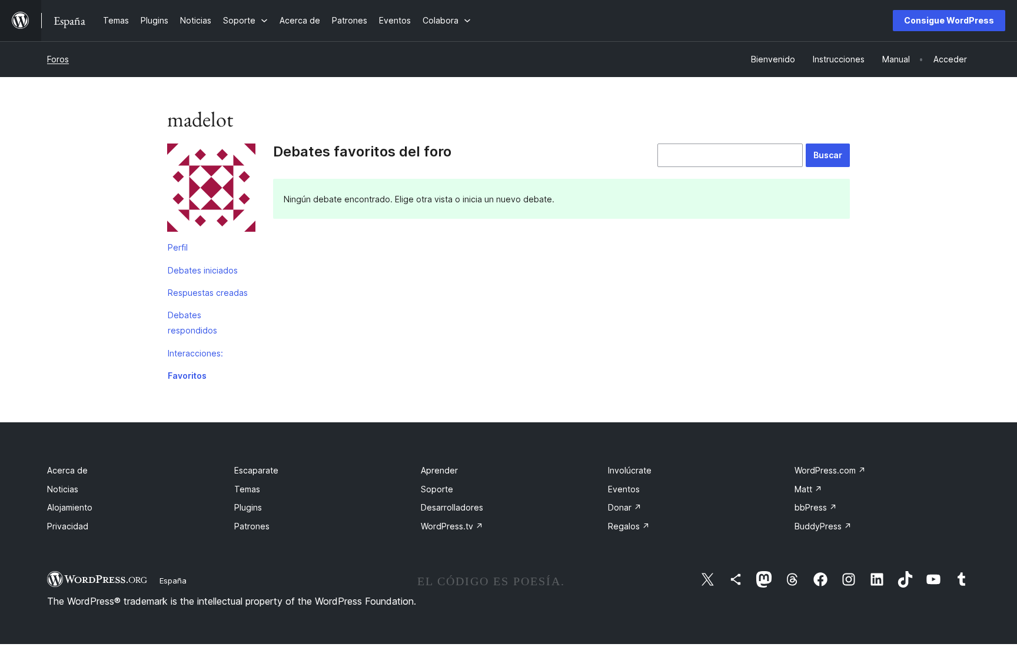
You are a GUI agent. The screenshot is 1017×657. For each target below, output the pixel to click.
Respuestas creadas (208, 293)
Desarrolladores (452, 507)
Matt (808, 489)
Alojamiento (69, 507)
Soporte (437, 489)
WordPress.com (830, 470)
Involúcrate (630, 470)
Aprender (439, 470)
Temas (247, 489)
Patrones (252, 526)
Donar (625, 507)
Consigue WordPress (949, 20)
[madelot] (211, 190)
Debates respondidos (192, 322)
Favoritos (187, 376)
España (173, 580)
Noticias (62, 489)
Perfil (178, 247)
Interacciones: (195, 353)
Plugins (248, 507)
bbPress (816, 507)
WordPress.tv (452, 526)
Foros (58, 59)
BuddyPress (823, 526)
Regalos (629, 526)
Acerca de (67, 470)
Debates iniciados (203, 270)
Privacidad (67, 526)
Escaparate (256, 470)
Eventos (624, 489)
